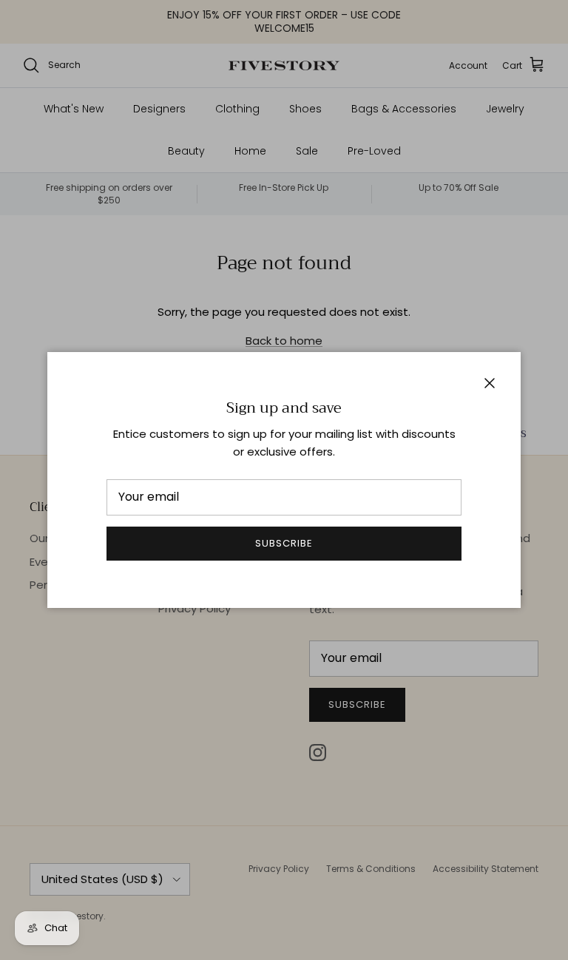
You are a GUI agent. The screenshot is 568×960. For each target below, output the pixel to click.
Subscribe (284, 543)
